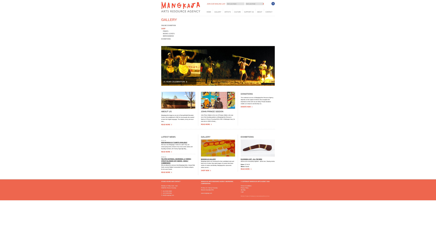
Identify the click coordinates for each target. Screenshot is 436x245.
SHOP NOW (205, 170)
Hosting (252, 196)
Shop (163, 28)
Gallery (217, 12)
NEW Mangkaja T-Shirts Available (174, 142)
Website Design (245, 196)
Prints (165, 31)
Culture (237, 12)
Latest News (168, 137)
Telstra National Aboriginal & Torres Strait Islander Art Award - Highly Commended (176, 161)
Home (209, 12)
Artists (227, 12)
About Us (166, 111)
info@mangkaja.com (168, 195)
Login (242, 192)
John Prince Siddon (212, 111)
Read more (165, 152)
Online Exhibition (168, 25)
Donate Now (246, 107)
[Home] (181, 12)
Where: (243, 166)
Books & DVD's (169, 33)
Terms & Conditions (246, 185)
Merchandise (168, 36)
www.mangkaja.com (206, 193)
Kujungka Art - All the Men (251, 159)
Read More (165, 124)
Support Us (249, 12)
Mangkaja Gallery (208, 159)
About (259, 12)
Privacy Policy (245, 188)
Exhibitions (166, 39)
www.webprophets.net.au (262, 196)
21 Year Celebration (174, 82)
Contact (268, 12)
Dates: (243, 164)
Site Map (243, 190)
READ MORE (245, 169)
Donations (247, 94)
